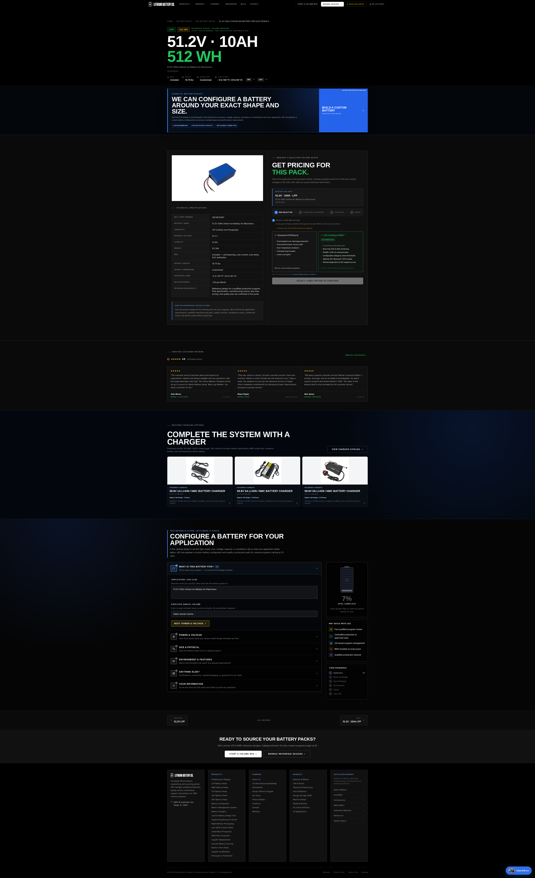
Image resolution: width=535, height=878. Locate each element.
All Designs (263, 720)
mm (248, 79)
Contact (254, 4)
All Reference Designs (221, 779)
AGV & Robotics (300, 791)
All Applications (299, 811)
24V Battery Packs (219, 795)
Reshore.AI (338, 815)
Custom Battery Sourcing (222, 844)
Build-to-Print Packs (220, 847)
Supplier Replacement (220, 840)
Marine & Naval (299, 799)
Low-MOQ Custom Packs (222, 827)
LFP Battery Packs (219, 783)
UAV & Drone (298, 783)
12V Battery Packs (219, 791)
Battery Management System (224, 807)
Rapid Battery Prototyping (222, 823)
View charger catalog (346, 449)
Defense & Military (301, 779)
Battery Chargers (218, 811)
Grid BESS (338, 795)
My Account (378, 4)
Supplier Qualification (220, 852)
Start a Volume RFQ (308, 4)
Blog (243, 4)
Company (215, 4)
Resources (231, 4)
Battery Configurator (220, 803)
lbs (260, 79)
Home (170, 21)
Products (184, 4)
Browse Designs (331, 4)
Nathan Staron (340, 821)
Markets (200, 4)
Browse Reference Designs (285, 754)
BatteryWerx (339, 805)
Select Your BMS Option (288, 220)
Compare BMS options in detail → (304, 274)
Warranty (256, 811)
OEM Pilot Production (220, 835)
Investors (256, 803)
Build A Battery (340, 790)
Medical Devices (300, 803)
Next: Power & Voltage (188, 623)
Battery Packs (184, 21)
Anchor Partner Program (262, 791)
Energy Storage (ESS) (302, 795)
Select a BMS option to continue (318, 281)
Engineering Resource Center (224, 819)
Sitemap (364, 872)
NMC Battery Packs (219, 787)
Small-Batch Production (221, 831)
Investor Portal (356, 4)
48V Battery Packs (205, 21)
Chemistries (257, 787)
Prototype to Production (222, 856)
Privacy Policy (339, 872)
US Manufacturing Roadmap (264, 783)
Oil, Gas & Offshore (301, 807)
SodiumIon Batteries (342, 810)
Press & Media (258, 799)
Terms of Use (353, 872)
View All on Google (355, 355)
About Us (256, 779)
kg (266, 79)
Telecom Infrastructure (303, 787)
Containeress (339, 800)
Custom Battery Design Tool (223, 815)
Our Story (256, 795)
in (254, 79)
